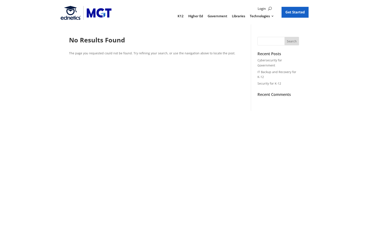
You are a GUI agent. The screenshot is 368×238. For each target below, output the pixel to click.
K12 (181, 16)
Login (262, 9)
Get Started (295, 12)
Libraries (238, 16)
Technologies (260, 16)
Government (217, 16)
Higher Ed (195, 16)
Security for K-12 (269, 83)
